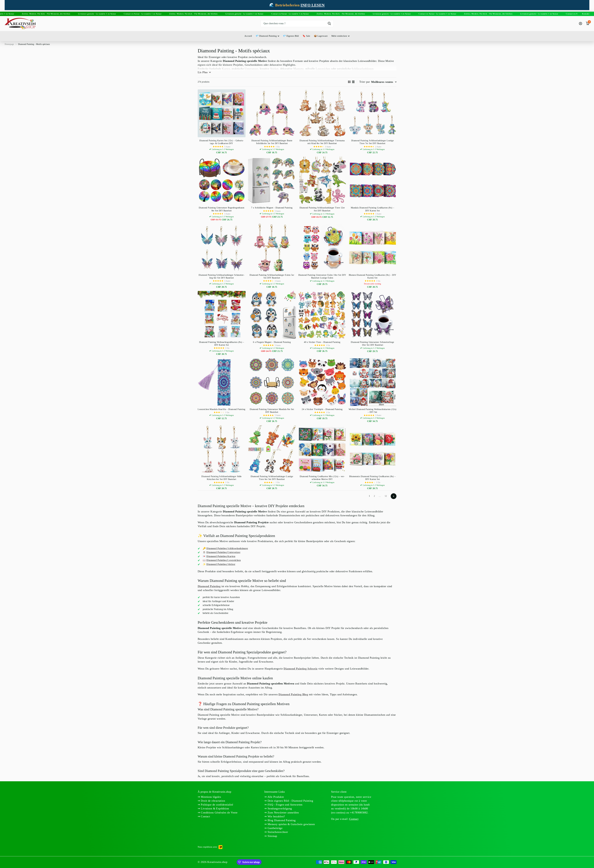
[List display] (353, 82)
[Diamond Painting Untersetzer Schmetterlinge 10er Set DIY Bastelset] (372, 315)
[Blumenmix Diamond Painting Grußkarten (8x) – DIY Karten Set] (372, 449)
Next (393, 496)
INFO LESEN (312, 5)
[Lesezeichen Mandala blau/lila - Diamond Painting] (222, 382)
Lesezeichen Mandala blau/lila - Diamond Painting (221, 409)
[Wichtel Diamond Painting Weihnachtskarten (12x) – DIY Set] (372, 382)
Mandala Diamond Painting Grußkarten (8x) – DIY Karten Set (372, 209)
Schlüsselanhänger (362, 68)
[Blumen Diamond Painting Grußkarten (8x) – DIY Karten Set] (372, 248)
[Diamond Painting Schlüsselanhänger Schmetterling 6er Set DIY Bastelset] (222, 248)
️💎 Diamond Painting (266, 36)
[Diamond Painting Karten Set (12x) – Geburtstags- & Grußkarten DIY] (222, 113)
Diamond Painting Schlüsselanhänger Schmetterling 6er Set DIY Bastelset (221, 276)
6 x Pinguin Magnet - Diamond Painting (272, 342)
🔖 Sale (306, 36)
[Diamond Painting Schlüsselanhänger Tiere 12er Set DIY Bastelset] (322, 180)
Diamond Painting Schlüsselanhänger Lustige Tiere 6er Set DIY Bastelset (272, 477)
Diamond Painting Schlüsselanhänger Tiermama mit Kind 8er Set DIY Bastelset (322, 142)
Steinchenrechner (277, 831)
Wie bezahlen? (276, 816)
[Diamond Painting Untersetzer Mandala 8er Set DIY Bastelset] (272, 382)
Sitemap (272, 836)
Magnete (298, 68)
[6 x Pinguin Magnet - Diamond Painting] (272, 315)
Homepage (9, 44)
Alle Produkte (275, 796)
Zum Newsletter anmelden (283, 812)
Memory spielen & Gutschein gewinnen (291, 824)
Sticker (274, 68)
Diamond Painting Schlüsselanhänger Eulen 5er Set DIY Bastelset (272, 276)
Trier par (364, 81)
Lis (203, 72)
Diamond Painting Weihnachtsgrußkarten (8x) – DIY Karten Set (221, 343)
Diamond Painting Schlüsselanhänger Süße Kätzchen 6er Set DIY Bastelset (221, 477)
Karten (226, 68)
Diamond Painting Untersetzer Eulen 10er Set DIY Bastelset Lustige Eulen (322, 276)
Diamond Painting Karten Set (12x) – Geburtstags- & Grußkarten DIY (221, 142)
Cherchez (329, 23)
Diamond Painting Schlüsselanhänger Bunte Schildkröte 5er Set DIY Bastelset (271, 142)
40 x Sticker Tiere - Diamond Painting (322, 342)
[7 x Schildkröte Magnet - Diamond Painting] (272, 180)
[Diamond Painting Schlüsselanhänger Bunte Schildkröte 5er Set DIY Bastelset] (272, 113)
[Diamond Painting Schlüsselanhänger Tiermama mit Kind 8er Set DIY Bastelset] (322, 113)
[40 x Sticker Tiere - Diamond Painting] (322, 315)
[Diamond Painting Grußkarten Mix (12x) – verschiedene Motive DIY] (322, 449)
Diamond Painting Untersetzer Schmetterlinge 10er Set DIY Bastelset (372, 343)
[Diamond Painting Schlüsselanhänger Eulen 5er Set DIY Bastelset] (272, 248)
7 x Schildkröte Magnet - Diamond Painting (271, 208)
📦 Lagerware (321, 36)
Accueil (248, 36)
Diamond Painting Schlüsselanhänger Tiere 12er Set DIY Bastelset (322, 209)
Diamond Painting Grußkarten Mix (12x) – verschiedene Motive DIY (322, 477)
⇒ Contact (204, 816)
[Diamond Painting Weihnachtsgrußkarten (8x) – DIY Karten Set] (222, 315)
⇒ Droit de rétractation (211, 800)
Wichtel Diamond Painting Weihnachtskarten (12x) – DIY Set (372, 410)
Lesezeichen (323, 68)
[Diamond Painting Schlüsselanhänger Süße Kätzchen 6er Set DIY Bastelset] (222, 449)
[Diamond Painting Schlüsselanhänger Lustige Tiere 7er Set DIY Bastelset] (372, 113)
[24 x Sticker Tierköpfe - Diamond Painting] (322, 382)
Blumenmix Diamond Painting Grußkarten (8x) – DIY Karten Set (372, 477)
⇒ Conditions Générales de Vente (218, 812)
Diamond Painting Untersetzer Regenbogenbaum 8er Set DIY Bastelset (221, 209)
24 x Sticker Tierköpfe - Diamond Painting (322, 409)
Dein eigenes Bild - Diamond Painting (290, 800)
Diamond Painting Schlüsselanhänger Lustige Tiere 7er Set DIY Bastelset (372, 142)
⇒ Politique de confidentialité (215, 804)
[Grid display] (349, 82)
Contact (353, 818)
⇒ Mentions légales (209, 796)
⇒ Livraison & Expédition (213, 808)
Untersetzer (251, 68)
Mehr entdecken (339, 36)
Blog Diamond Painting (281, 820)
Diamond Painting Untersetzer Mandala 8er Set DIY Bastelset (272, 410)
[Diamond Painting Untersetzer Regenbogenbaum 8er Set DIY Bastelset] (222, 180)
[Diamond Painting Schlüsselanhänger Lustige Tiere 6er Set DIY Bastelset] (272, 449)
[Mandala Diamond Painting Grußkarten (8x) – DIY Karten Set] (372, 180)
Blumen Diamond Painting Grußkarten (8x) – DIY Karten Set (372, 276)
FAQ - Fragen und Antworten (285, 804)
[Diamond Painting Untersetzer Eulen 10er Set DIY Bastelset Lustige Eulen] (322, 248)
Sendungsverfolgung (279, 808)
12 (386, 496)
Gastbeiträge (274, 828)
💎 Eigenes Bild (291, 36)
